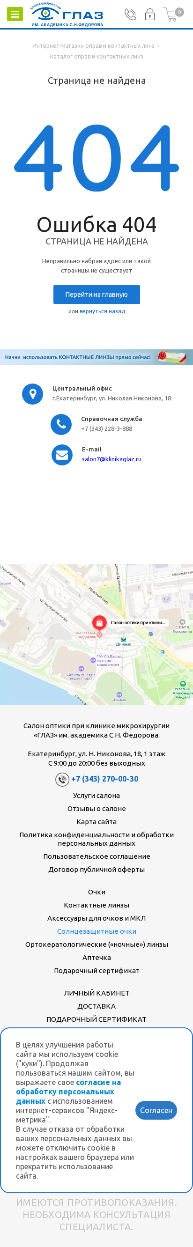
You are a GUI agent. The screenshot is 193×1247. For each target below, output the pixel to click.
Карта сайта (96, 822)
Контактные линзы (96, 905)
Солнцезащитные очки (96, 931)
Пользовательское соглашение (96, 856)
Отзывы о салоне (96, 808)
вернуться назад (102, 311)
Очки (96, 892)
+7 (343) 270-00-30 (104, 779)
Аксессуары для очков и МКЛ (96, 918)
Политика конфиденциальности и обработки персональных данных (96, 839)
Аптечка (96, 957)
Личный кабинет (97, 993)
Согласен (156, 1110)
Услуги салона (96, 795)
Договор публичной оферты (96, 869)
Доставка (96, 1006)
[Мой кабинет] (150, 14)
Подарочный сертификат (97, 970)
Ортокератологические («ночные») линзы (96, 944)
